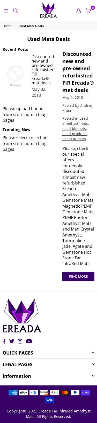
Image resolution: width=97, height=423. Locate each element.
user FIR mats (74, 138)
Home (7, 26)
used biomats (74, 128)
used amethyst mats (75, 121)
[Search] (15, 10)
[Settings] (78, 10)
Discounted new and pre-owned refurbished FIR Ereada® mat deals (78, 71)
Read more (78, 276)
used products (74, 133)
